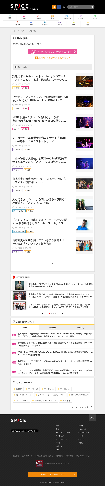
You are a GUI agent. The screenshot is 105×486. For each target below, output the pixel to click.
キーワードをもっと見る (81, 407)
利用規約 (69, 455)
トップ (13, 30)
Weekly (52, 327)
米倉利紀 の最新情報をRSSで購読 (53, 57)
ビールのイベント (23, 394)
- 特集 (80, 442)
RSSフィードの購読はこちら (54, 474)
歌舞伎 (19, 389)
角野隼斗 (66, 400)
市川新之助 (49, 389)
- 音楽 (57, 425)
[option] (52, 296)
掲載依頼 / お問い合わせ (44, 455)
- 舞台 (57, 429)
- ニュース (82, 429)
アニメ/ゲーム (22, 400)
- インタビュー (83, 432)
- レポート (82, 436)
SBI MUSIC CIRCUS (80, 394)
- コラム (81, 439)
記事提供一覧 (27, 455)
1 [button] (49, 313)
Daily (24, 327)
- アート (58, 442)
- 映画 (57, 449)
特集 (22, 30)
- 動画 (80, 425)
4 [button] (55, 313)
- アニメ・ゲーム (61, 439)
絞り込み (22, 66)
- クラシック (59, 436)
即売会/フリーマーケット (45, 400)
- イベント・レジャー (62, 432)
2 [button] (51, 313)
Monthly (80, 327)
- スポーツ (58, 446)
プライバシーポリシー (84, 455)
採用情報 (59, 455)
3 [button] (53, 313)
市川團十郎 (33, 389)
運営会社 (16, 455)
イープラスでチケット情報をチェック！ (54, 51)
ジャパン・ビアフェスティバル (51, 394)
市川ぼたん (65, 389)
